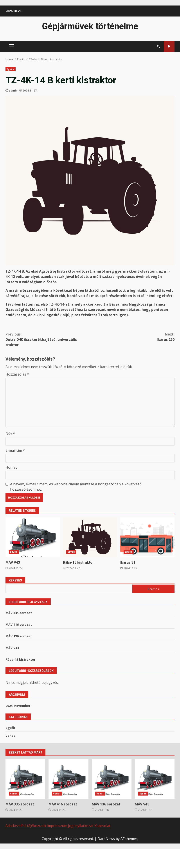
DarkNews (106, 838)
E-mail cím (15, 450)
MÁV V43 (32, 537)
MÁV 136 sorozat (18, 636)
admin (13, 90)
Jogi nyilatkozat (81, 825)
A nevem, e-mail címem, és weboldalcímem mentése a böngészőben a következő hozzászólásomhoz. (76, 487)
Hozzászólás (17, 374)
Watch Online (169, 46)
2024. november (17, 706)
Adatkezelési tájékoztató (26, 825)
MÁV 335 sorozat (18, 613)
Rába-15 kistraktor (90, 537)
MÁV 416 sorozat (18, 624)
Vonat (10, 735)
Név (10, 433)
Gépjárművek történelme (90, 26)
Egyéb (10, 69)
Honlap (11, 467)
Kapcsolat (102, 825)
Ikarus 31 (147, 537)
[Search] (158, 46)
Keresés (15, 580)
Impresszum (57, 825)
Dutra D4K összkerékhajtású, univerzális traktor (41, 339)
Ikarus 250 (166, 337)
